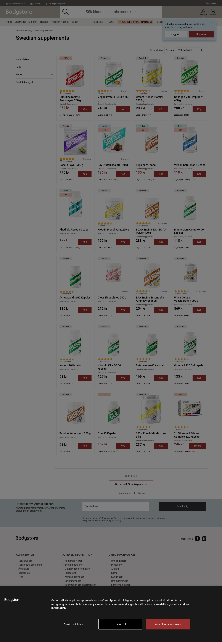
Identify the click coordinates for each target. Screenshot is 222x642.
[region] (111, 614)
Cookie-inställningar (74, 624)
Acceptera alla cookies (168, 624)
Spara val (120, 624)
